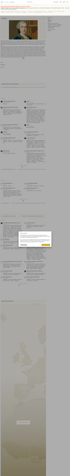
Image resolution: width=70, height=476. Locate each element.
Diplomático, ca (18, 12)
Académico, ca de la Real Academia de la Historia (37, 11)
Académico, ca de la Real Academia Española (55, 11)
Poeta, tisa (46, 12)
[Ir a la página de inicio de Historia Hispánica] (12, 2)
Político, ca (51, 12)
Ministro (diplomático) (38, 12)
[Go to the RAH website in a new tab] (5, 2)
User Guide (55, 2)
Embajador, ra (24, 12)
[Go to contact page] (64, 2)
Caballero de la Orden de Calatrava (7, 12)
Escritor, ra (31, 12)
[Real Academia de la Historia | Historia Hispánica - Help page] (60, 2)
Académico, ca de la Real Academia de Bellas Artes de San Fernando (13, 11)
